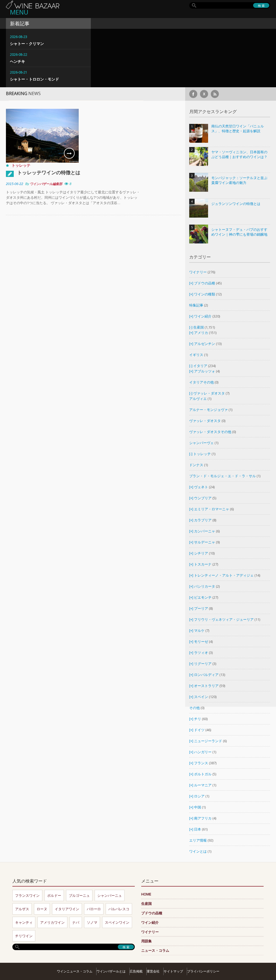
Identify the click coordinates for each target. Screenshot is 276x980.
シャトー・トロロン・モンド (34, 79)
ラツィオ (201, 652)
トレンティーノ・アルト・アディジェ (224, 575)
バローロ (94, 908)
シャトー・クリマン (27, 43)
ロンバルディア (206, 674)
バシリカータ (204, 586)
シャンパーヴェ (201, 442)
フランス (201, 763)
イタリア (200, 365)
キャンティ (24, 922)
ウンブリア (203, 498)
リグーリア (203, 663)
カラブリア (203, 520)
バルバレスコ (118, 908)
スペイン (201, 696)
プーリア (201, 608)
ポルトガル (203, 774)
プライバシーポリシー (203, 971)
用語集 (146, 941)
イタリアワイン (67, 908)
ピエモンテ (203, 597)
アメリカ (201, 332)
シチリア (201, 553)
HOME (146, 894)
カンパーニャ (204, 531)
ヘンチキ (17, 61)
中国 (198, 807)
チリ (197, 718)
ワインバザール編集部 (46, 184)
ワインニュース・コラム (74, 971)
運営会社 (153, 971)
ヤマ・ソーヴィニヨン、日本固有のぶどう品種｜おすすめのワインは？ (239, 154)
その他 (194, 707)
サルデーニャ (204, 542)
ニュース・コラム (155, 950)
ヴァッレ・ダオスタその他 (210, 431)
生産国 (198, 327)
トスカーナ (203, 564)
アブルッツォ (204, 371)
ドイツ (199, 729)
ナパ (75, 922)
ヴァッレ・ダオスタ (209, 393)
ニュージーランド (208, 740)
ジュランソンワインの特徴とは (235, 203)
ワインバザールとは (111, 971)
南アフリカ (203, 818)
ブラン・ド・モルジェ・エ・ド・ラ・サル (222, 475)
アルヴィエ (198, 398)
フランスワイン (27, 895)
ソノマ (92, 922)
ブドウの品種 (204, 283)
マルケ (199, 630)
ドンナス (196, 464)
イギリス (196, 354)
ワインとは (198, 851)
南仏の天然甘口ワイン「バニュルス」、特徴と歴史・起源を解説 (237, 128)
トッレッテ (21, 165)
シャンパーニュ (109, 895)
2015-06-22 (14, 184)
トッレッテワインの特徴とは (48, 172)
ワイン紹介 (203, 316)
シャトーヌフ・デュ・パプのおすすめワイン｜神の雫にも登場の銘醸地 (239, 232)
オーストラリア (206, 685)
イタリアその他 (201, 382)
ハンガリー (203, 751)
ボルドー (54, 895)
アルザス (22, 908)
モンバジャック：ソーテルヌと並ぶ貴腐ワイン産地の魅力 (239, 180)
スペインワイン (117, 922)
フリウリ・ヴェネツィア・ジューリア (224, 619)
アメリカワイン (52, 922)
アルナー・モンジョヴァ (208, 409)
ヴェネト (201, 486)
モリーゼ (201, 641)
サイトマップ (173, 971)
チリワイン (24, 935)
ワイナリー (198, 272)
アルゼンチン (205, 343)
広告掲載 (136, 971)
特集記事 (196, 305)
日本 (197, 829)
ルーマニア (203, 785)
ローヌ (42, 908)
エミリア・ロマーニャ (211, 509)
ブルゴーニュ (79, 895)
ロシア (199, 796)
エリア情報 (198, 840)
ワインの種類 (204, 294)
